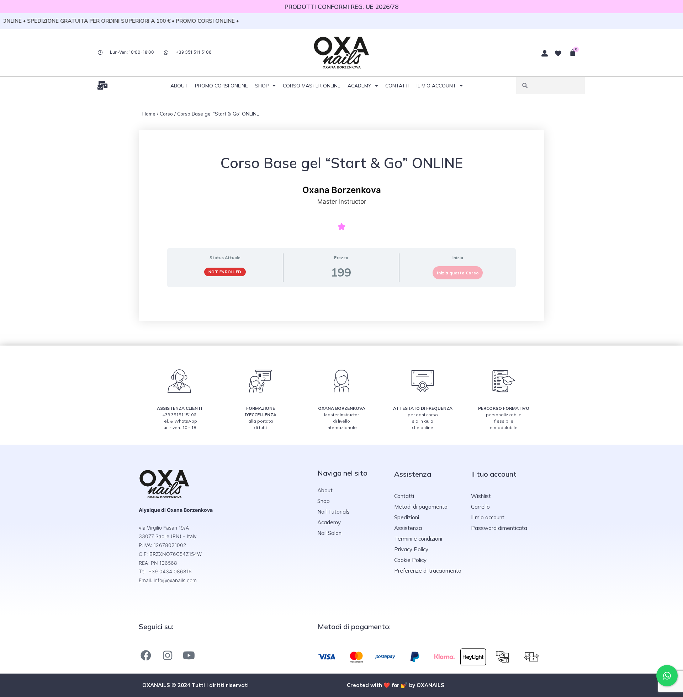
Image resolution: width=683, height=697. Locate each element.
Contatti (397, 85)
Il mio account (436, 85)
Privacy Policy (411, 549)
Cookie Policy (410, 560)
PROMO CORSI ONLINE (221, 85)
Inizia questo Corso (458, 272)
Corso (166, 114)
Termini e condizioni (418, 538)
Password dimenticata (499, 528)
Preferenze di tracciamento (427, 570)
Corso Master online (311, 85)
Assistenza (408, 528)
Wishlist (481, 496)
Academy (359, 85)
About (179, 85)
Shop (262, 85)
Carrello (480, 506)
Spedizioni (406, 517)
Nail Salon (329, 533)
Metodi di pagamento (421, 506)
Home (148, 114)
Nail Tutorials (333, 511)
